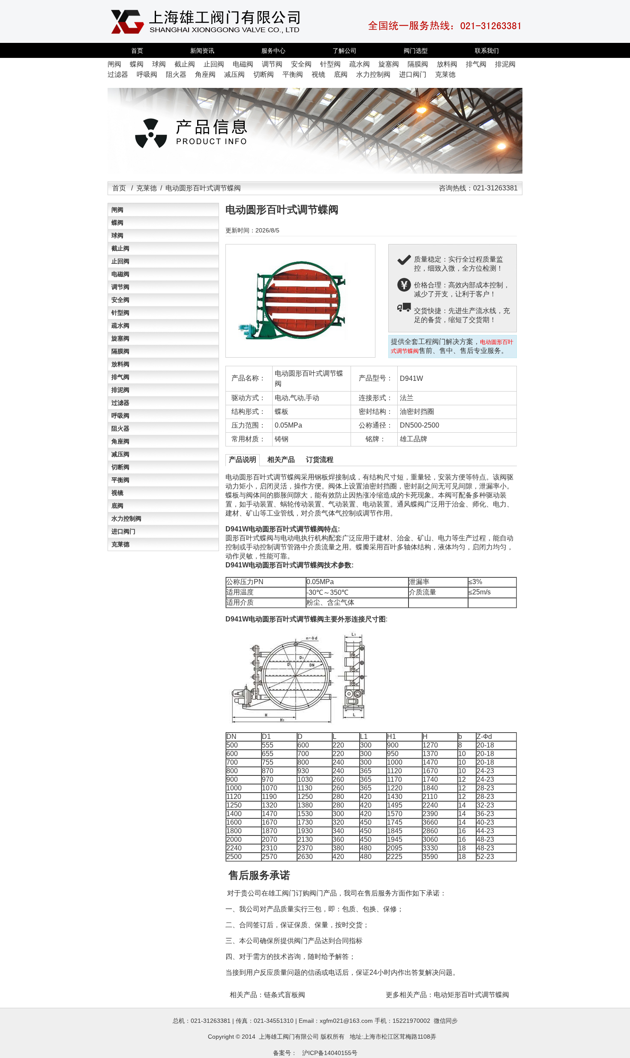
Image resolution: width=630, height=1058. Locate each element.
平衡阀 (120, 479)
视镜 (117, 492)
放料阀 (120, 364)
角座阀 (120, 441)
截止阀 (120, 248)
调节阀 (120, 286)
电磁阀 (120, 274)
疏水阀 (120, 325)
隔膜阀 (120, 351)
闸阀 (117, 209)
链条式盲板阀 (284, 994)
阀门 (289, 1036)
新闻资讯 (202, 50)
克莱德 (146, 188)
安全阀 (120, 299)
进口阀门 (123, 531)
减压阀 (120, 454)
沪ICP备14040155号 (329, 1052)
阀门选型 (416, 50)
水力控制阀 (126, 518)
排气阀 (120, 377)
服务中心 (273, 50)
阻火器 (120, 428)
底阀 (117, 505)
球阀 (117, 235)
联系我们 (487, 50)
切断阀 (120, 467)
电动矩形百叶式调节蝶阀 (471, 994)
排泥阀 (120, 389)
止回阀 (120, 261)
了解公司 (345, 50)
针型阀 (120, 312)
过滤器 (120, 402)
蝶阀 (117, 222)
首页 (137, 50)
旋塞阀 (120, 338)
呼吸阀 (120, 415)
